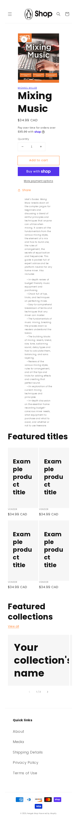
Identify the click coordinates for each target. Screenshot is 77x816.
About (18, 731)
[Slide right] (47, 692)
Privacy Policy (25, 762)
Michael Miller (27, 87)
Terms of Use (25, 773)
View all (13, 626)
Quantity (23, 139)
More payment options (38, 181)
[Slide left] (29, 692)
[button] (10, 14)
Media (18, 741)
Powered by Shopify (48, 813)
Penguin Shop (32, 813)
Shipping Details (28, 752)
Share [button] (26, 190)
